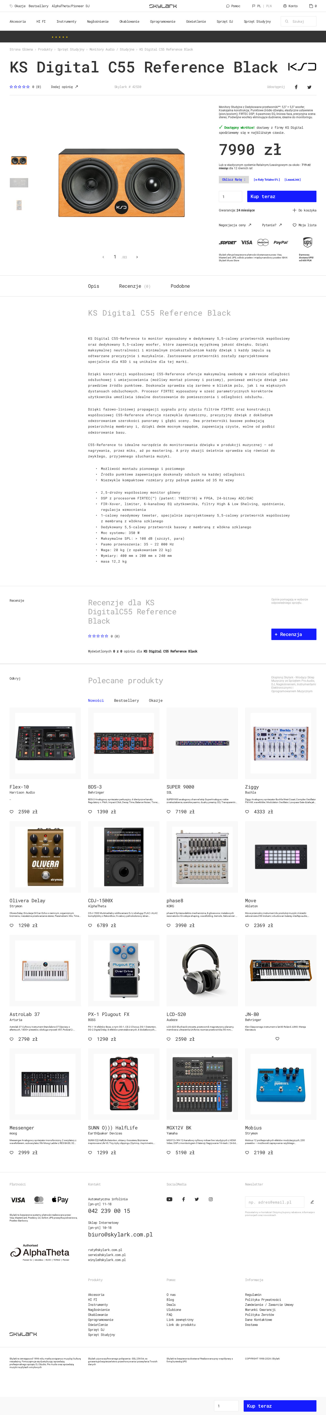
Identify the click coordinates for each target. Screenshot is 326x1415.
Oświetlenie (98, 1324)
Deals (171, 1304)
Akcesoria (96, 1294)
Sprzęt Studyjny (101, 1334)
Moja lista (307, 225)
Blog (170, 1299)
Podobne (180, 286)
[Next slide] (137, 257)
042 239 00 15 (109, 1211)
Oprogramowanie (100, 1319)
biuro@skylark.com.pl (120, 1234)
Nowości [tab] (96, 700)
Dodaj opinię (62, 87)
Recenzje (135, 286)
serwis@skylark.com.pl (107, 1254)
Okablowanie (98, 1314)
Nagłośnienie (99, 1309)
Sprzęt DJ (96, 1329)
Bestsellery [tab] (126, 700)
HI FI (92, 1299)
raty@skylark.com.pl (105, 1249)
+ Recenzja (288, 634)
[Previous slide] (103, 257)
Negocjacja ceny (232, 225)
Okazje (20, 6)
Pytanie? (269, 225)
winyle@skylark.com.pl (107, 1259)
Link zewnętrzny (180, 1319)
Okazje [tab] (156, 700)
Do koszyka (307, 210)
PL (264, 6)
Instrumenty (98, 1304)
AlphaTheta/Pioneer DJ (70, 6)
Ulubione (174, 1309)
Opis (93, 286)
